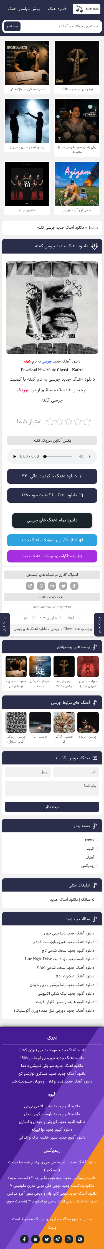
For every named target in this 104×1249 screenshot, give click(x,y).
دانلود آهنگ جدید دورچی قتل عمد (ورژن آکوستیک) (54, 1011)
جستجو (12, 26)
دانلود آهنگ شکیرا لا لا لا (75, 976)
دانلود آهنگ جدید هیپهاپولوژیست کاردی (63, 942)
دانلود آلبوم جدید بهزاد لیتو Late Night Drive (59, 959)
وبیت (52, 1227)
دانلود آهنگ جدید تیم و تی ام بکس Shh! (52, 1058)
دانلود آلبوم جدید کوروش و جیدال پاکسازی (52, 1122)
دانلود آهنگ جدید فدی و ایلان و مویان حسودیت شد (52, 1081)
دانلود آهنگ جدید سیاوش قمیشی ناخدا (52, 1066)
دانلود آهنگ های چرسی (30, 629)
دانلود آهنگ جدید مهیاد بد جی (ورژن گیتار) (52, 1050)
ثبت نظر (52, 807)
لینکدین (52, 586)
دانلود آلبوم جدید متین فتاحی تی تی (52, 1106)
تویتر (63, 586)
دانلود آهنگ (57, 9)
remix (89, 840)
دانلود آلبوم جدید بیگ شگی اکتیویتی (65, 993)
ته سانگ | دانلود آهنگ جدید (72, 900)
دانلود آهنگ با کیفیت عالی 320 (49, 476)
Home (93, 227)
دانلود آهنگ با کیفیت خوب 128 (49, 495)
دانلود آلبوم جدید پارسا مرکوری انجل (52, 1114)
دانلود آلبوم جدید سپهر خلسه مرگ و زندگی (52, 1137)
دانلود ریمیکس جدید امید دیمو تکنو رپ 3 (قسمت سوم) (52, 1178)
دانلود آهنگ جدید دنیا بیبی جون (69, 933)
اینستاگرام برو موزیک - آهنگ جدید (49, 556)
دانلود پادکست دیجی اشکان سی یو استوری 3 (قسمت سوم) (52, 1201)
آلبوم (90, 849)
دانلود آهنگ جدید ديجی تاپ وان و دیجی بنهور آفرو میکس (52, 1193)
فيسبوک (24, 1239)
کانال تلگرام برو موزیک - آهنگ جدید (49, 540)
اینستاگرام (69, 1239)
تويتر (46, 1239)
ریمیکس (87, 866)
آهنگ (70, 618)
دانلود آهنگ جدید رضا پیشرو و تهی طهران (62, 985)
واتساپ (41, 586)
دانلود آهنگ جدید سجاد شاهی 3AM (65, 968)
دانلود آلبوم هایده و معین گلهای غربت (65, 1002)
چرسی (47, 361)
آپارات (80, 1239)
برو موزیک (26, 389)
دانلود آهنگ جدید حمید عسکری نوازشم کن (52, 1074)
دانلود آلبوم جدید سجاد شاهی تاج (68, 951)
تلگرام (30, 586)
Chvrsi (68, 629)
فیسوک (74, 586)
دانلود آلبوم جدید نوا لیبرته (52, 1130)
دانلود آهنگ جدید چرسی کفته (61, 246)
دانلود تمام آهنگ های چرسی (52, 520)
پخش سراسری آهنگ (24, 9)
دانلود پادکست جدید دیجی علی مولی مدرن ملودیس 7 (52, 1186)
